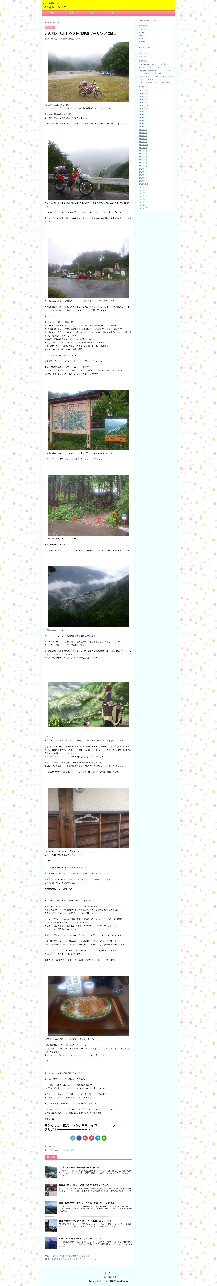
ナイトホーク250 (145, 47)
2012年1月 (143, 208)
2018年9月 (143, 130)
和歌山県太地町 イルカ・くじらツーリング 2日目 (81, 1238)
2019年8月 (143, 115)
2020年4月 (143, 102)
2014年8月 (143, 163)
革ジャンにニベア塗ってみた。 (151, 67)
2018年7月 (143, 136)
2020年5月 (143, 99)
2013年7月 (143, 172)
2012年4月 (143, 202)
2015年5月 (143, 157)
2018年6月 (143, 139)
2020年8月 (143, 96)
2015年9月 (143, 148)
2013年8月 (143, 169)
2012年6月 (143, 196)
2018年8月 (143, 133)
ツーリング (51, 1147)
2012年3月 (143, 205)
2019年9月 (143, 111)
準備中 (52, 13)
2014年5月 (143, 166)
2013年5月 (143, 178)
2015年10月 (143, 145)
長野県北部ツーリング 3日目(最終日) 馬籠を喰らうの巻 (84, 1185)
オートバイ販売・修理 (108, 1277)
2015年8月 (143, 151)
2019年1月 (143, 127)
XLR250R (142, 38)
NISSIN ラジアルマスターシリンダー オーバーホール (73, 1259)
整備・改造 (143, 53)
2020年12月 (143, 93)
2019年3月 (143, 124)
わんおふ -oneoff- (53, 1150)
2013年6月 (143, 175)
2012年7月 (143, 193)
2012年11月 (143, 184)
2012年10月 (143, 187)
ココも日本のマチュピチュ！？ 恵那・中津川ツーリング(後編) (87, 1203)
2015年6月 (143, 154)
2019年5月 (143, 118)
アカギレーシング (54, 7)
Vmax (141, 35)
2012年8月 (143, 190)
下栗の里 (73, 1150)
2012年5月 (143, 199)
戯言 (140, 50)
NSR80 (141, 32)
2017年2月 (143, 142)
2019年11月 (143, 105)
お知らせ (142, 41)
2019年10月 (143, 108)
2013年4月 (143, 181)
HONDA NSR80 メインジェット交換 (153, 64)
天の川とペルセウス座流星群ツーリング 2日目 (71, 1256)
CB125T (142, 29)
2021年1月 (143, 90)
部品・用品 (143, 56)
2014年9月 (143, 160)
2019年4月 (143, 121)
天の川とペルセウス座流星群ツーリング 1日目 (80, 1167)
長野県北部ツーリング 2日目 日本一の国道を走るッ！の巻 (85, 1221)
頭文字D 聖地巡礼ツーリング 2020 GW (154, 82)
